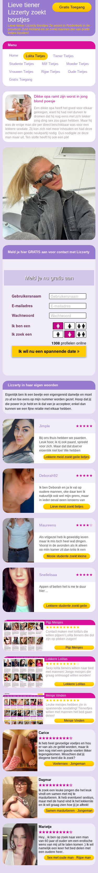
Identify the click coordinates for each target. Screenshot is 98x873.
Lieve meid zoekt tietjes (66, 506)
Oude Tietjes (77, 72)
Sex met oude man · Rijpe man (69, 857)
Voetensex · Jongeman (69, 763)
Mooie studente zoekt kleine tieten (67, 556)
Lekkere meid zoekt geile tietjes (66, 457)
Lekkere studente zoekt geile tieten (66, 606)
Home (13, 55)
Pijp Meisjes (74, 647)
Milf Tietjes (50, 64)
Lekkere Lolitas (74, 684)
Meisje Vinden (74, 720)
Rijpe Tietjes (50, 72)
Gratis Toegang (72, 7)
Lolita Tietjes (35, 56)
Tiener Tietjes (63, 56)
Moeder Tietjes (77, 64)
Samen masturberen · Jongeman (69, 810)
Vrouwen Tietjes (21, 72)
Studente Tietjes (21, 64)
